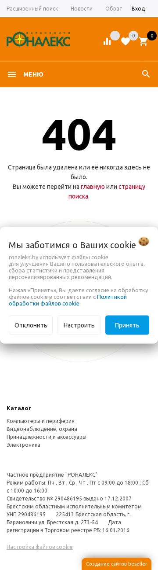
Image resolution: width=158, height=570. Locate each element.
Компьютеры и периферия (41, 421)
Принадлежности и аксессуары (46, 437)
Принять (127, 324)
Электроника (23, 445)
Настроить (79, 324)
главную (93, 186)
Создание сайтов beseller (116, 563)
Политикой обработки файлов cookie (68, 299)
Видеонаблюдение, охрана (42, 429)
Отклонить (30, 324)
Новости (82, 8)
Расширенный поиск (32, 8)
